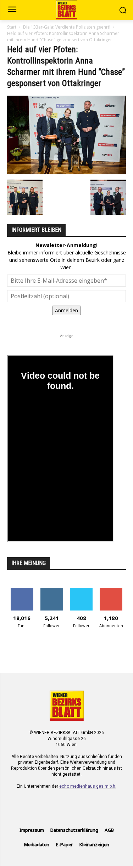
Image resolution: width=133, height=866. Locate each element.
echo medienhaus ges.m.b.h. (87, 786)
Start (11, 27)
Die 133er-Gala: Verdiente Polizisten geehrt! (66, 27)
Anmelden (66, 310)
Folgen (52, 590)
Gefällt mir (22, 590)
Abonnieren (111, 590)
